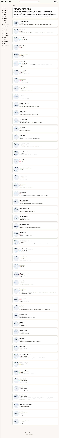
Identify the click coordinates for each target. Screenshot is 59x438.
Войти (55, 1)
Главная (13, 5)
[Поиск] (38, 2)
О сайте (26, 432)
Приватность (31, 432)
